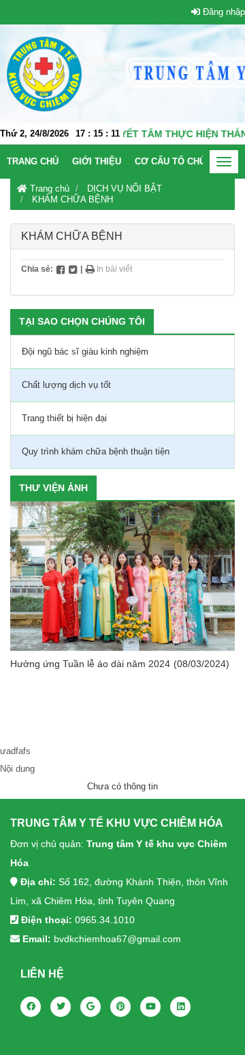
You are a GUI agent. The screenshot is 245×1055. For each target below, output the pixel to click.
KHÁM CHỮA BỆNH (72, 199)
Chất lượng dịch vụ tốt (66, 385)
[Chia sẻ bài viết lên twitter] (73, 269)
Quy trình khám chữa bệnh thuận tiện (95, 451)
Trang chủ (33, 161)
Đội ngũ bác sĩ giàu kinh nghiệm (85, 351)
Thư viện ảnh (53, 487)
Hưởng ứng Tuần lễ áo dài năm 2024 (90, 663)
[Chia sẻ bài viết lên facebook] (60, 269)
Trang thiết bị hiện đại (64, 418)
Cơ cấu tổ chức (174, 161)
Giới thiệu (96, 161)
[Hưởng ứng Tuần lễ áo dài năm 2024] (122, 576)
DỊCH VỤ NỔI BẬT (124, 188)
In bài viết (113, 269)
